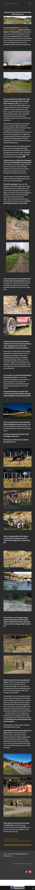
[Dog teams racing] (18, 499)
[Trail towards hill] (18, 581)
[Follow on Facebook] (26, 871)
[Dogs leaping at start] (18, 457)
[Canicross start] (18, 786)
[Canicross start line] (18, 764)
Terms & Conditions (26, 863)
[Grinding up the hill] (18, 602)
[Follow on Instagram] (30, 871)
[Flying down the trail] (18, 520)
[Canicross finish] (18, 807)
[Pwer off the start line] (18, 478)
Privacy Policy (16, 863)
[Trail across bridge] (18, 560)
